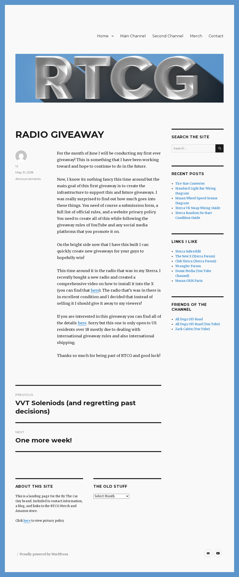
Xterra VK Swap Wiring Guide (197, 208)
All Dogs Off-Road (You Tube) (197, 324)
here (95, 290)
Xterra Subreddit (188, 251)
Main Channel (133, 36)
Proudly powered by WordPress (44, 554)
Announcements (28, 179)
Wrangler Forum (188, 266)
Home (103, 36)
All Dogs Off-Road (189, 319)
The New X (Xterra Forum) (195, 256)
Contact (216, 36)
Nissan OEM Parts (189, 281)
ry (16, 166)
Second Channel (167, 36)
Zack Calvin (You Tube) (192, 329)
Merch (196, 36)
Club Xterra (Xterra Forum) (195, 261)
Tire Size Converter (190, 184)
